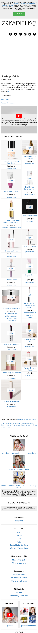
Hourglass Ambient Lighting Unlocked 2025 (19, 453)
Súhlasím (19, 14)
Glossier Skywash (30, 246)
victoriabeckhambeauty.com (11, 228)
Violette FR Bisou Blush (30, 369)
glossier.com (11, 168)
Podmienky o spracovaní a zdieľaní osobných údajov (18, 4)
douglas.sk (29, 315)
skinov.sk (19, 521)
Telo (19, 542)
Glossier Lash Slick (11, 251)
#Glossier (9, 423)
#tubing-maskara (24, 425)
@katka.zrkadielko (28, 626)
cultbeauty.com (11, 318)
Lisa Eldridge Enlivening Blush (29, 188)
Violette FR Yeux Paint (11, 401)
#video (3, 423)
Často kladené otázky (19, 545)
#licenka (15, 425)
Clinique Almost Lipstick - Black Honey (29, 305)
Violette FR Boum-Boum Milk (29, 157)
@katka (10, 626)
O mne (19, 592)
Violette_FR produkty (8, 103)
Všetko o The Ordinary (19, 548)
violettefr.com (29, 164)
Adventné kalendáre (19, 578)
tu (8, 91)
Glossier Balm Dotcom (29, 276)
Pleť (19, 532)
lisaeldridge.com (29, 194)
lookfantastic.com (11, 314)
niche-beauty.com (11, 316)
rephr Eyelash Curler (30, 216)
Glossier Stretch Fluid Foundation (11, 162)
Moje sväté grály (19, 560)
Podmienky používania (19, 596)
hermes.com (11, 378)
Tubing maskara (19, 563)
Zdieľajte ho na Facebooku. (26, 419)
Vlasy (19, 539)
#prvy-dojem (25, 423)
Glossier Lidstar (11, 280)
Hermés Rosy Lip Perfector (11, 373)
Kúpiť (11, 150)
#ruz (8, 427)
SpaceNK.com (11, 321)
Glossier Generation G (11, 344)
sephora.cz (29, 318)
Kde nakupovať (19, 574)
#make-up (16, 423)
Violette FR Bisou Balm (30, 340)
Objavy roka (5, 99)
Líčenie (19, 535)
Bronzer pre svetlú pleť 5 (19, 469)
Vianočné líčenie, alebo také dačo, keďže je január (19, 486)
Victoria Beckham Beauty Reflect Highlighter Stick (11, 221)
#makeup (8, 425)
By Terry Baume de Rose (11, 308)
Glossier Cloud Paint (11, 192)
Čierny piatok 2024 (19, 581)
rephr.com (29, 221)
